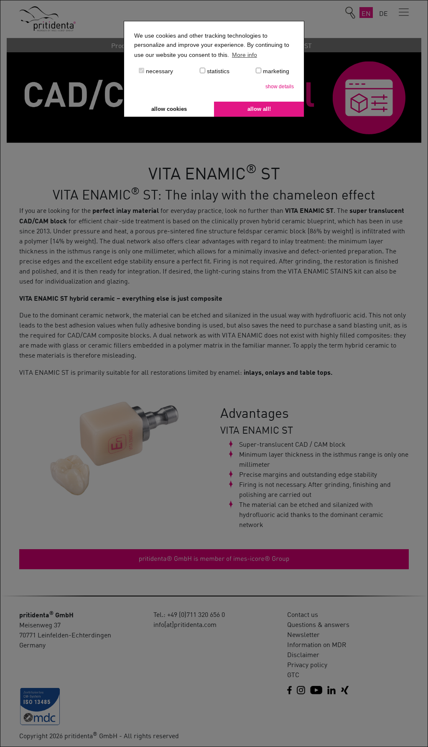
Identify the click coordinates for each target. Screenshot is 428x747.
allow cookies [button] (169, 109)
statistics (217, 71)
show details (279, 87)
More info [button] (244, 54)
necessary (158, 71)
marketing (275, 71)
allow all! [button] (259, 109)
